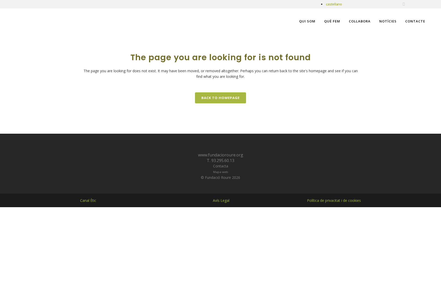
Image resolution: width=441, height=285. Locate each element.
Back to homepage (220, 97)
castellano (334, 4)
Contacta (220, 166)
